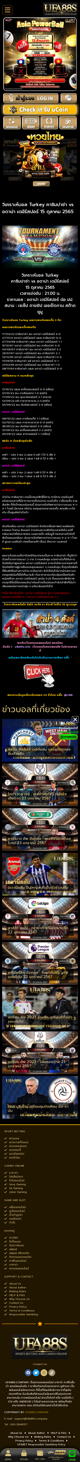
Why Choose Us (18, 1437)
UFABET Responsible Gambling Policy (41, 1444)
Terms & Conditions (51, 1441)
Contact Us (64, 1437)
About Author (36, 1433)
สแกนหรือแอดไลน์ (68, 732)
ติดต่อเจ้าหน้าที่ (68, 728)
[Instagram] (44, 1372)
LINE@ (72, 1460)
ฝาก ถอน (40, 1459)
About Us (16, 1433)
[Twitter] (36, 1372)
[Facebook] (28, 1372)
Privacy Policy (24, 1441)
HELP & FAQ (58, 1433)
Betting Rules (42, 1437)
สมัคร (8, 1459)
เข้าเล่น (24, 1459)
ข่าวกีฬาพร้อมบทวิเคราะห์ (56, 1458)
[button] (75, 719)
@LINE (68, 695)
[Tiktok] (51, 1372)
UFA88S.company (37, 1412)
